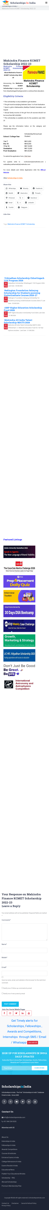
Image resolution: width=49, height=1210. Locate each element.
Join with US (32, 1042)
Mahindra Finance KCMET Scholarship (21, 224)
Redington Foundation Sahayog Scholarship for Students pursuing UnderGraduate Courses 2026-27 (22, 293)
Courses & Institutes (9, 1153)
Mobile (4, 957)
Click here (27, 156)
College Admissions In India (11, 1161)
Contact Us (5, 1203)
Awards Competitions (9, 1149)
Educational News (8, 1170)
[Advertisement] (24, 34)
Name (4, 944)
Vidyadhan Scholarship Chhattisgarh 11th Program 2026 (24, 279)
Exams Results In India (10, 1166)
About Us (5, 1137)
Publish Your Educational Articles (13, 1174)
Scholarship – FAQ (8, 1178)
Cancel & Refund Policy (28, 1203)
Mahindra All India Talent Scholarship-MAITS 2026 (18, 321)
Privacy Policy (6, 1205)
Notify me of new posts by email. (14, 993)
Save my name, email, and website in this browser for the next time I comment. (24, 981)
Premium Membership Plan (11, 1186)
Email (4, 967)
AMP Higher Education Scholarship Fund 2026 (23, 309)
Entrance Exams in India (10, 1157)
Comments (6, 920)
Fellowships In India (8, 1145)
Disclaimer (15, 1203)
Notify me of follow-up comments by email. (18, 988)
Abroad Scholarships (9, 1182)
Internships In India (8, 1141)
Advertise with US (8, 1127)
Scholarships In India (15, 178)
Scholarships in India (9, 6)
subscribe (40, 1068)
